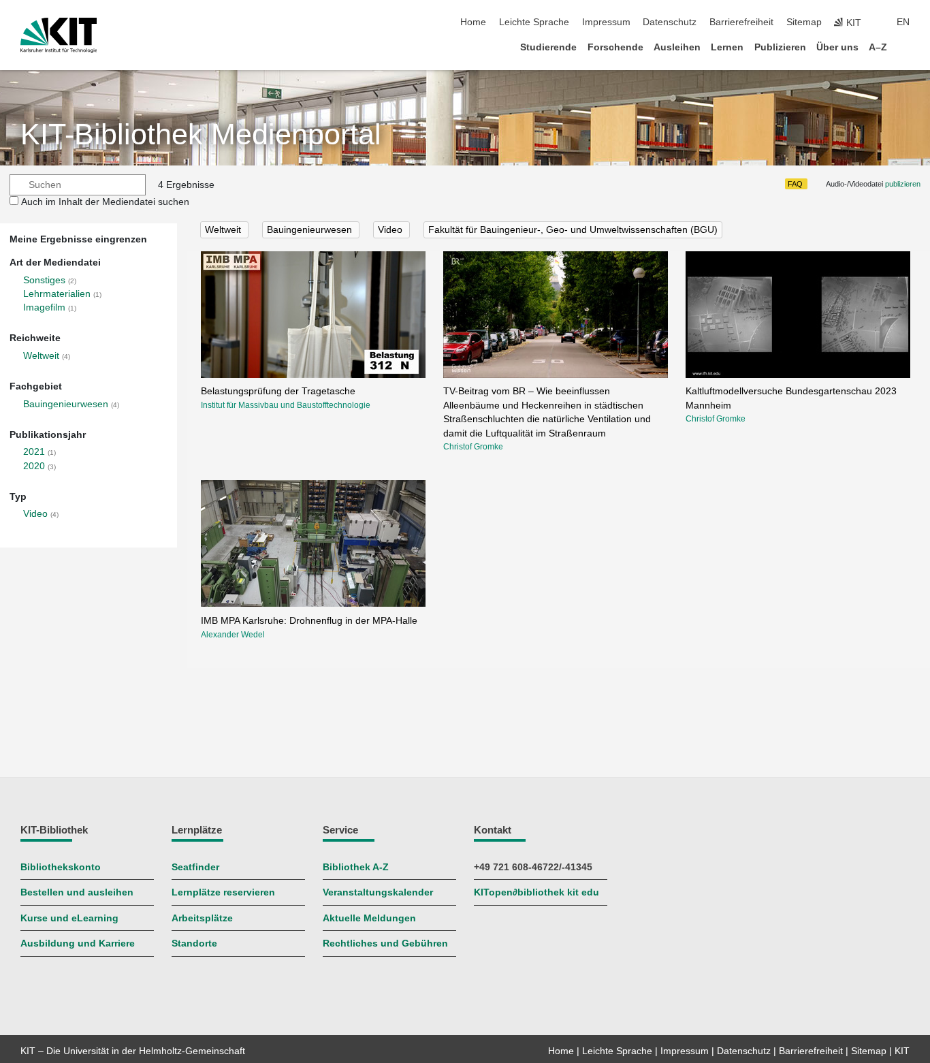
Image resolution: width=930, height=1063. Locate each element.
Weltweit (41, 356)
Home (473, 22)
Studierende (548, 47)
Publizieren (780, 47)
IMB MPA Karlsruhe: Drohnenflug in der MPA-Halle (309, 621)
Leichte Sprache (534, 22)
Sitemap (804, 22)
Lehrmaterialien (57, 294)
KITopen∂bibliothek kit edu (536, 892)
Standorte (194, 943)
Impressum (606, 22)
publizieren (902, 184)
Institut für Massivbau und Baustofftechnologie (285, 405)
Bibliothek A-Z (356, 867)
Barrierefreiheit (741, 22)
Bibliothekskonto (60, 867)
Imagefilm (44, 307)
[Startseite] (905, 46)
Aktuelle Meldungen (369, 918)
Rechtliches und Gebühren (385, 943)
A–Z (878, 47)
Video (35, 514)
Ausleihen (677, 47)
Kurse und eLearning (69, 918)
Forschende (615, 47)
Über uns (837, 47)
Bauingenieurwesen (65, 404)
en (903, 22)
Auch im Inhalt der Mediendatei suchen (105, 202)
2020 (34, 466)
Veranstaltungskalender (378, 892)
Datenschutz (669, 22)
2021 (34, 452)
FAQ (795, 184)
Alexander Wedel (233, 634)
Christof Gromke (473, 446)
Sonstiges (44, 280)
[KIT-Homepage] (58, 35)
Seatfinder (195, 867)
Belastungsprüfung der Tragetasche (278, 391)
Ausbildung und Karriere (77, 943)
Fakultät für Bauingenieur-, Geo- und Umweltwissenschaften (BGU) (573, 230)
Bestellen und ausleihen (76, 892)
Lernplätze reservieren (223, 892)
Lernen (727, 47)
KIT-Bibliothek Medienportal (200, 134)
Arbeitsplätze (202, 918)
